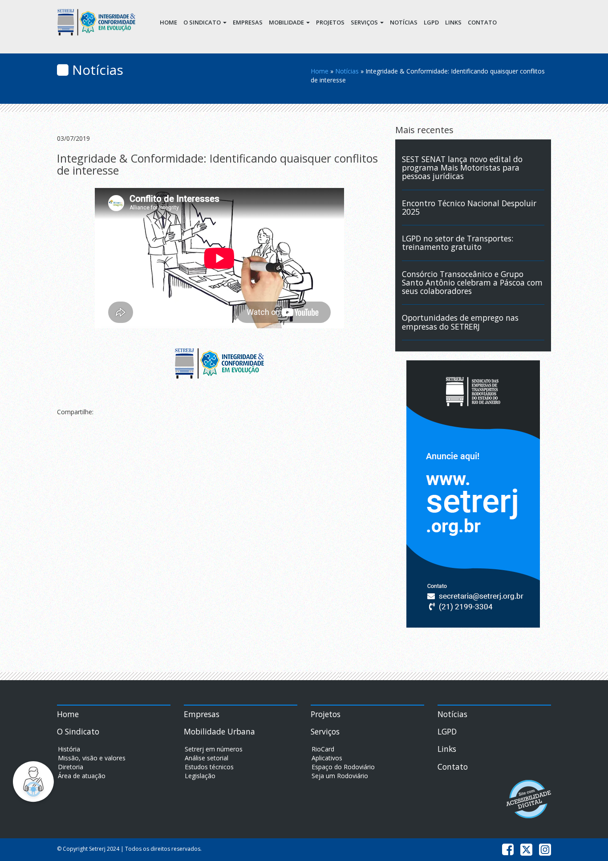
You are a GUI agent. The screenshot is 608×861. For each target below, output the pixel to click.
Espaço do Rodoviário (343, 767)
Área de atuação (81, 775)
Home (168, 22)
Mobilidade (287, 22)
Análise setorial (206, 758)
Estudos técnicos (209, 767)
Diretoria (70, 767)
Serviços (365, 22)
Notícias (403, 22)
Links (453, 22)
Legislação (200, 775)
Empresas (248, 22)
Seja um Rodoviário (340, 775)
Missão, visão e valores (92, 758)
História (69, 749)
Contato (482, 22)
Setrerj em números (214, 749)
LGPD (431, 22)
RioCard (323, 749)
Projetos (330, 22)
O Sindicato (202, 22)
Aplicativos (327, 758)
